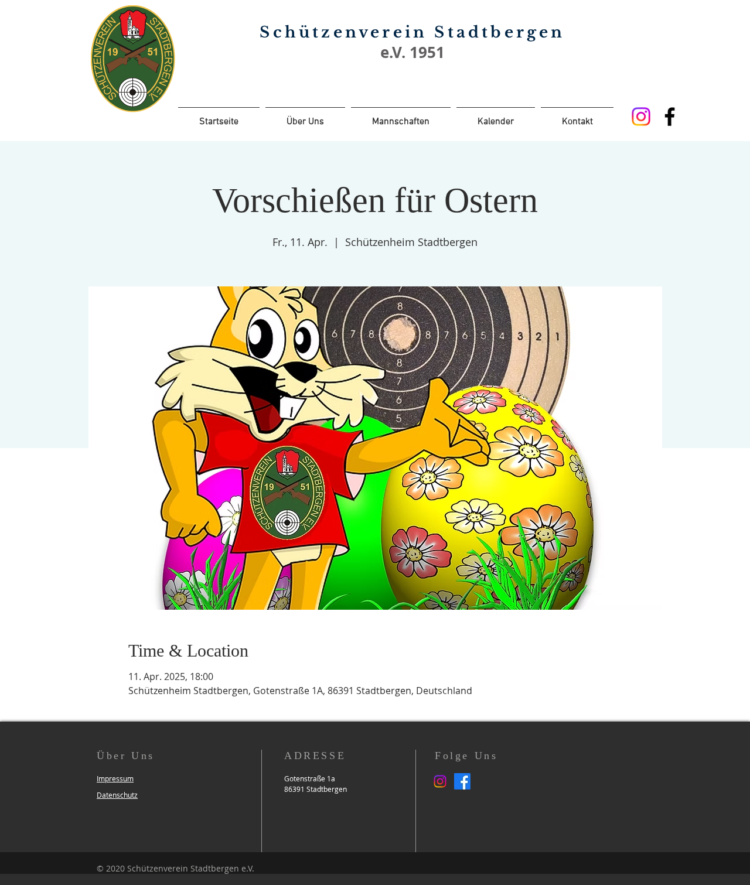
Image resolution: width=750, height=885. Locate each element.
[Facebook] (669, 116)
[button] (115, 778)
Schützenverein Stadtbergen (412, 32)
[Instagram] (641, 116)
